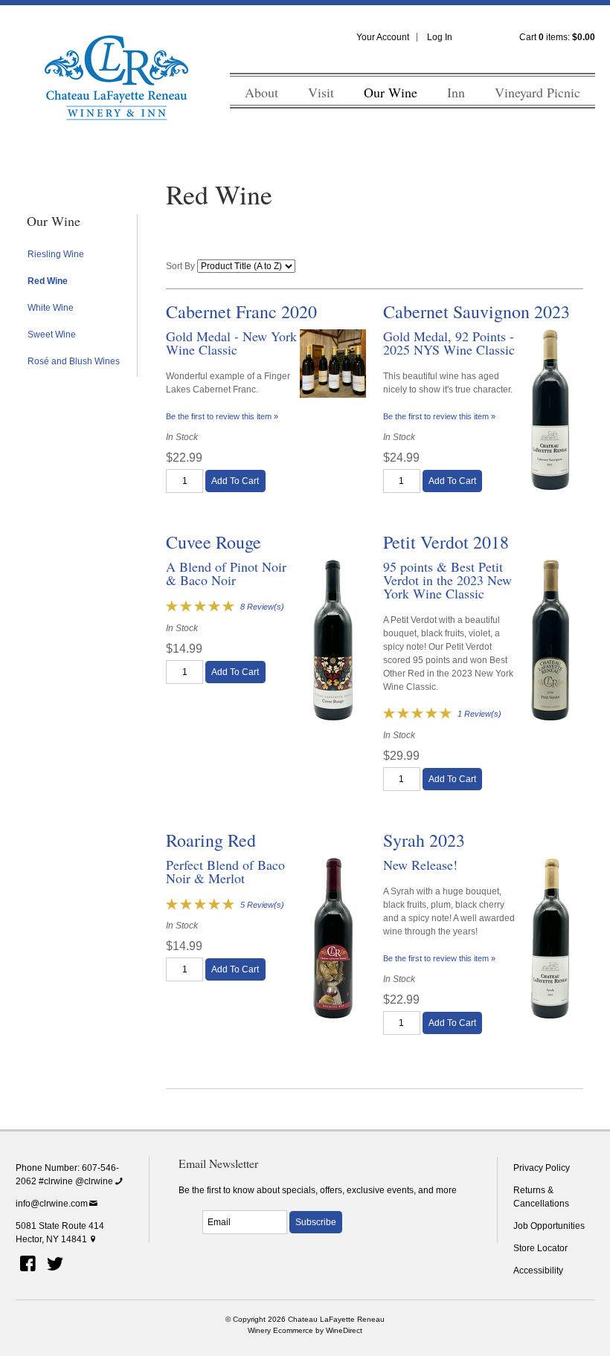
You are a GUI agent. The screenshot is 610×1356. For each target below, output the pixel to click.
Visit (321, 92)
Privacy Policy (541, 1168)
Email (189, 1205)
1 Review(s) (479, 713)
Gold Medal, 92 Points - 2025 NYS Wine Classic (449, 342)
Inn (456, 92)
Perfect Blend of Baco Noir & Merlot (225, 871)
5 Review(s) (262, 904)
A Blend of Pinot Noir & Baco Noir (226, 573)
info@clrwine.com (52, 1203)
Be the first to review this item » (222, 416)
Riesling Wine (56, 254)
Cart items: (557, 37)
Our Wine (390, 92)
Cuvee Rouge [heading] (213, 542)
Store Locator (540, 1248)
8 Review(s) (262, 606)
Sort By (180, 266)
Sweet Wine (52, 334)
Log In (439, 37)
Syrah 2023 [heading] (424, 840)
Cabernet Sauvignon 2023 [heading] (476, 311)
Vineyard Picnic (537, 92)
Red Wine (48, 281)
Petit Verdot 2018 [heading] (446, 542)
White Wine (51, 308)
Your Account (382, 37)
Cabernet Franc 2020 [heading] (241, 311)
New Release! (420, 865)
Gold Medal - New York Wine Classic (231, 342)
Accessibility (538, 1270)
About (261, 92)
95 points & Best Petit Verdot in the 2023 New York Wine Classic (447, 580)
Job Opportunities (549, 1226)
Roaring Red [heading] (211, 840)
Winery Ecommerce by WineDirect (305, 1330)
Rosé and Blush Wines (74, 361)
